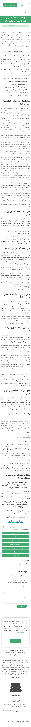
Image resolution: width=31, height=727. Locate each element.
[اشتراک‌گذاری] (21, 521)
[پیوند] (28, 5)
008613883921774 (13, 26)
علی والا (25, 12)
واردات (19, 12)
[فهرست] (22, 5)
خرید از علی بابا (23, 267)
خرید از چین (23, 231)
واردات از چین (23, 69)
